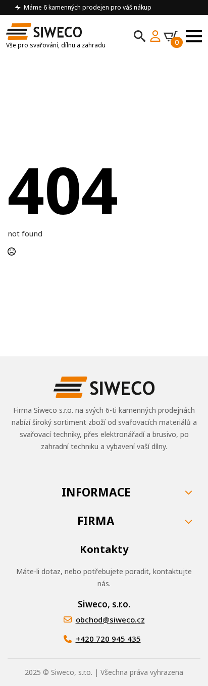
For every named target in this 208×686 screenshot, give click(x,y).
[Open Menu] (194, 36)
